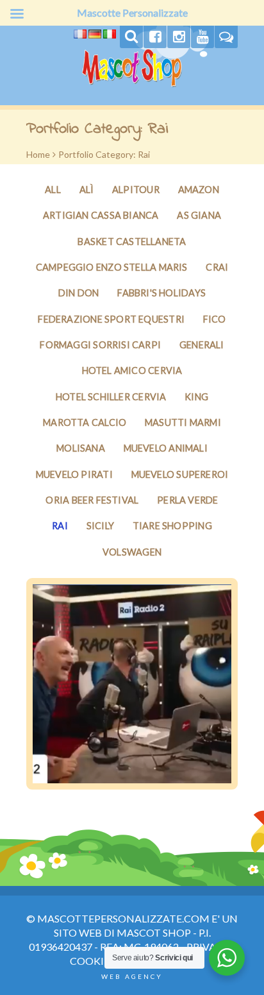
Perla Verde (187, 500)
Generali (201, 344)
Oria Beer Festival (91, 500)
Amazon (198, 189)
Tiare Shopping (172, 525)
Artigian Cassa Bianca (101, 215)
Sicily (100, 525)
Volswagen (132, 552)
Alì (86, 189)
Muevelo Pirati (74, 474)
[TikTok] (226, 37)
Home (38, 154)
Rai (60, 525)
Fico (214, 319)
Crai (217, 267)
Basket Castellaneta (132, 241)
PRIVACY (207, 946)
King (196, 396)
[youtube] (202, 37)
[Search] (131, 37)
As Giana (199, 215)
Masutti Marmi (183, 422)
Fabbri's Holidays (161, 292)
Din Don (78, 292)
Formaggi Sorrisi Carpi (100, 344)
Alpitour (136, 189)
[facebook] (155, 37)
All (53, 189)
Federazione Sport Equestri (111, 319)
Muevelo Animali (166, 448)
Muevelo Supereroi (180, 474)
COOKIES (92, 961)
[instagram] (178, 37)
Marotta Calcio (84, 422)
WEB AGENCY (132, 976)
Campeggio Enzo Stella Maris (112, 267)
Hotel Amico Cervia (132, 370)
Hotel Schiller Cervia (111, 396)
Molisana (80, 448)
